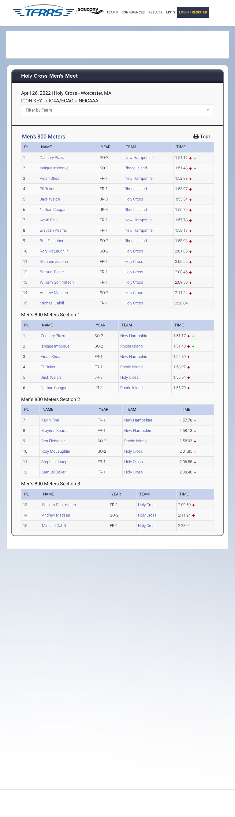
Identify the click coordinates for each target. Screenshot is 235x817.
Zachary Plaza (52, 157)
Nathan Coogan (53, 209)
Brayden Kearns (53, 230)
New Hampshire (139, 157)
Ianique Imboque (54, 168)
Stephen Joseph (54, 261)
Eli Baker (47, 188)
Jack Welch (50, 199)
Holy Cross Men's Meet (49, 76)
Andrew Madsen (54, 292)
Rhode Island (136, 168)
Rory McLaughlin (54, 251)
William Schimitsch (57, 282)
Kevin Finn (49, 220)
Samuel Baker (52, 272)
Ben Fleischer (51, 240)
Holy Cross (134, 199)
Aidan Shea (49, 178)
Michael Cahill (52, 303)
